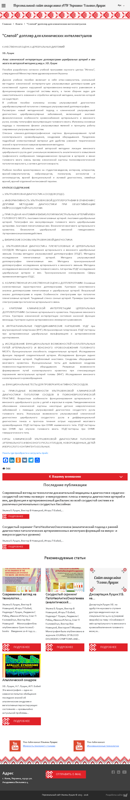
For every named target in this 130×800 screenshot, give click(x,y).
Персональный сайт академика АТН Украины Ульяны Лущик (59, 5)
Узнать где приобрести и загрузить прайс (25, 453)
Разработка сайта (114, 795)
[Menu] (3, 5)
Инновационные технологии (103, 746)
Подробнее (15, 516)
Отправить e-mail (68, 774)
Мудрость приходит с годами (39, 746)
